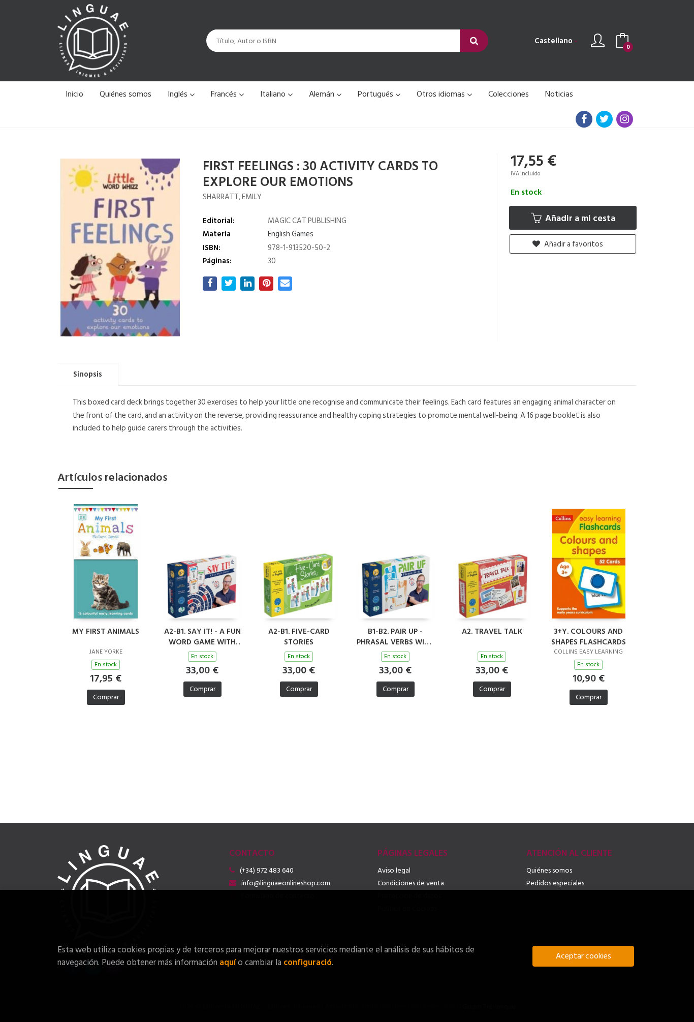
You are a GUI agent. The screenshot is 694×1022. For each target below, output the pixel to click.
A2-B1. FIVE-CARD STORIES (299, 636)
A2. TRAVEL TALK (492, 632)
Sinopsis (87, 374)
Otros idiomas (442, 94)
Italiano (274, 94)
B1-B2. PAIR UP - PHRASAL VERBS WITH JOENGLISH (395, 636)
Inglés (179, 94)
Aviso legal (394, 870)
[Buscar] (474, 40)
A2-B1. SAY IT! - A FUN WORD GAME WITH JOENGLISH (202, 636)
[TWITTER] (604, 119)
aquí (227, 962)
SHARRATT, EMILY (232, 197)
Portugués (376, 94)
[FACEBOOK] (584, 119)
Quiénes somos (549, 870)
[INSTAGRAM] (624, 119)
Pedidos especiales (555, 883)
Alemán (322, 94)
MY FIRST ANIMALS (105, 632)
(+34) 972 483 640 (267, 870)
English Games (290, 234)
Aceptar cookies (583, 956)
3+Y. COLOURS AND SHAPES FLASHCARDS (588, 636)
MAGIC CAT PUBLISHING (307, 220)
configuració (307, 962)
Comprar (106, 697)
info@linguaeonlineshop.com (285, 883)
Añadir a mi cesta (579, 218)
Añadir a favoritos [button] (573, 244)
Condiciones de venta (410, 883)
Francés (225, 94)
